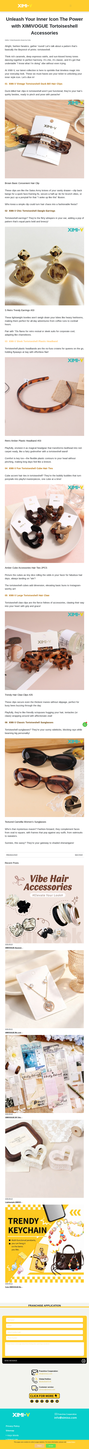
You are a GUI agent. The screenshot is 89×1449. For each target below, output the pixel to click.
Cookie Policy (71, 1442)
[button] (69, 6)
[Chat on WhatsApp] (85, 723)
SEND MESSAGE (10, 1361)
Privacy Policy (13, 1425)
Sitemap (10, 1430)
